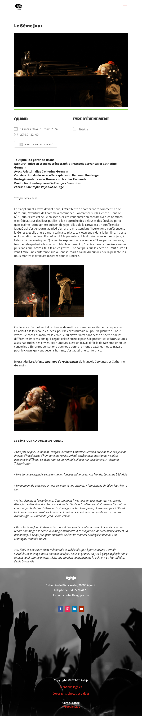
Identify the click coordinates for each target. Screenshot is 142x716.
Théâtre (83, 129)
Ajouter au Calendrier (38, 144)
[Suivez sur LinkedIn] (74, 609)
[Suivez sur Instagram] (67, 609)
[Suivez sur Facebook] (60, 609)
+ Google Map (71, 707)
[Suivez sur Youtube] (81, 609)
